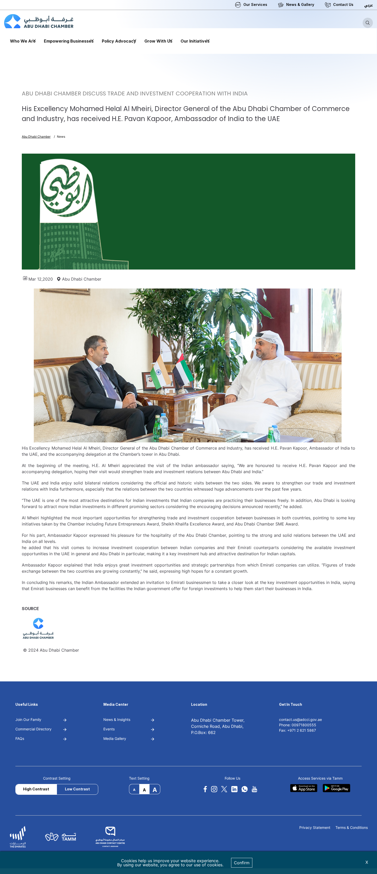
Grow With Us (158, 41)
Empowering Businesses (69, 41)
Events (109, 729)
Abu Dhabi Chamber (36, 136)
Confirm (242, 862)
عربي (368, 5)
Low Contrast (77, 789)
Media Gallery (114, 738)
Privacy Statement (314, 828)
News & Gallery (300, 4)
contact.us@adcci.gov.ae (300, 719)
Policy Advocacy (119, 41)
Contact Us (343, 4)
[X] (224, 789)
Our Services (255, 4)
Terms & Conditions (351, 828)
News (61, 136)
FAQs (19, 738)
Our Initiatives (195, 41)
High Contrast (36, 789)
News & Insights (116, 719)
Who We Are (23, 41)
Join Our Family (28, 719)
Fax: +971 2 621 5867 (297, 730)
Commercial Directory (33, 729)
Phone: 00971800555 (297, 725)
